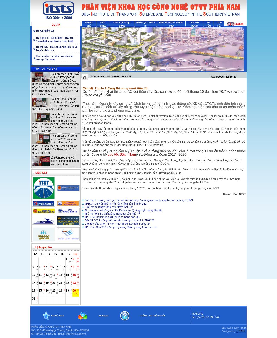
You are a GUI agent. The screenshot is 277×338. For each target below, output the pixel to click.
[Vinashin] (44, 205)
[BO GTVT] (68, 189)
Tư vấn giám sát (45, 30)
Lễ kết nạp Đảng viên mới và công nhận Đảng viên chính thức (64, 161)
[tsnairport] (68, 239)
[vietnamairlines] (68, 224)
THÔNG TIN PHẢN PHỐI (152, 315)
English (238, 24)
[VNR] (44, 223)
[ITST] (44, 197)
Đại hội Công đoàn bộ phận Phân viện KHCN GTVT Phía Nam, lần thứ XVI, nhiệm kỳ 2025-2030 (55, 104)
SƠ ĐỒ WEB (57, 315)
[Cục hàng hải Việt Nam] (68, 213)
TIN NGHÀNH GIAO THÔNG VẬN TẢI (110, 76)
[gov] (44, 240)
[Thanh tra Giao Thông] (44, 212)
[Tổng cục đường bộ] (68, 205)
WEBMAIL (104, 315)
